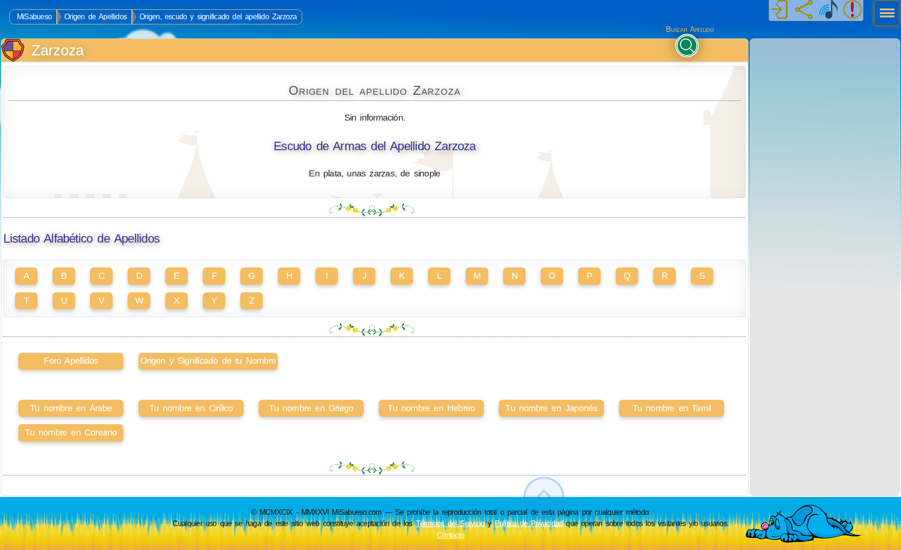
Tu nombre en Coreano (71, 432)
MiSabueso (34, 17)
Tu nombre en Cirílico (191, 408)
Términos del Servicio (450, 523)
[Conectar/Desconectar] (779, 10)
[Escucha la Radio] (828, 10)
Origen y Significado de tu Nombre (208, 361)
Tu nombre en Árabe (71, 408)
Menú (884, 14)
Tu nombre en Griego (311, 408)
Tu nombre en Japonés (551, 408)
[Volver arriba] (544, 498)
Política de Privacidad (529, 523)
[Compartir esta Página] (804, 10)
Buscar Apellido (689, 29)
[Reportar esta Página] (852, 10)
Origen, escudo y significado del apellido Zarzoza (218, 17)
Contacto (450, 535)
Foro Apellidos (71, 361)
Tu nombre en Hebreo (431, 408)
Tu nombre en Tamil (672, 408)
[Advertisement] (825, 97)
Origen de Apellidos (95, 17)
